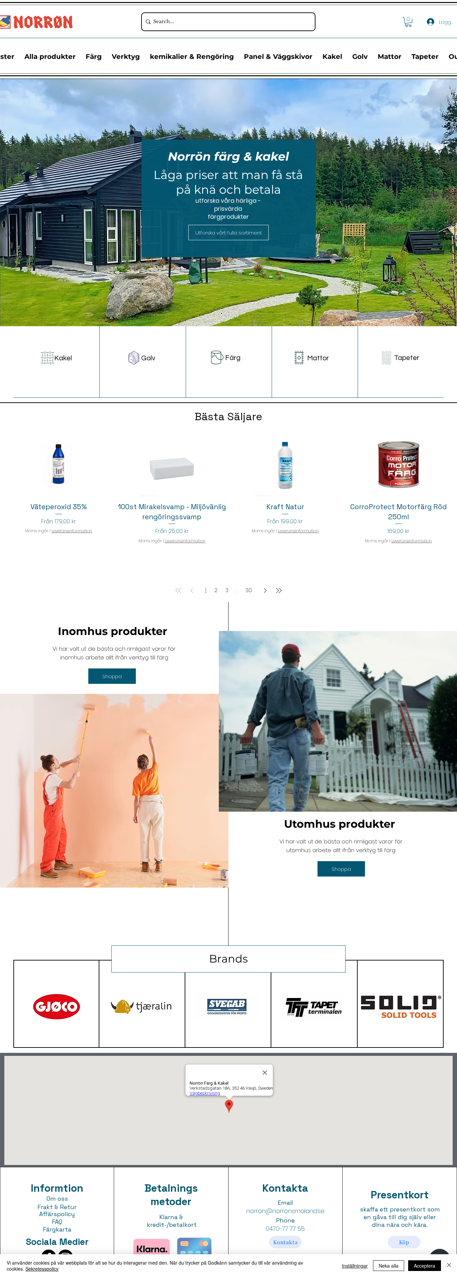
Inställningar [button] (355, 1265)
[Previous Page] (192, 590)
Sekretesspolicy (42, 1268)
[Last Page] (279, 590)
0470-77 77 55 (285, 1228)
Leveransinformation (72, 531)
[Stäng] (449, 1266)
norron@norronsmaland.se (285, 1211)
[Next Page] (265, 590)
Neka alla (388, 1265)
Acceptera (424, 1265)
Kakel (63, 358)
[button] (408, 22)
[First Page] (178, 590)
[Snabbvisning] (58, 464)
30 (249, 590)
